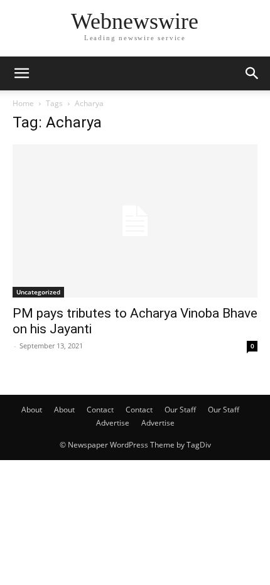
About (31, 409)
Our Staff (180, 409)
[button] (21, 73)
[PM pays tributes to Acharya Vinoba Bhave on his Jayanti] (135, 221)
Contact (100, 409)
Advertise (112, 422)
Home (23, 103)
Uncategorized (38, 291)
